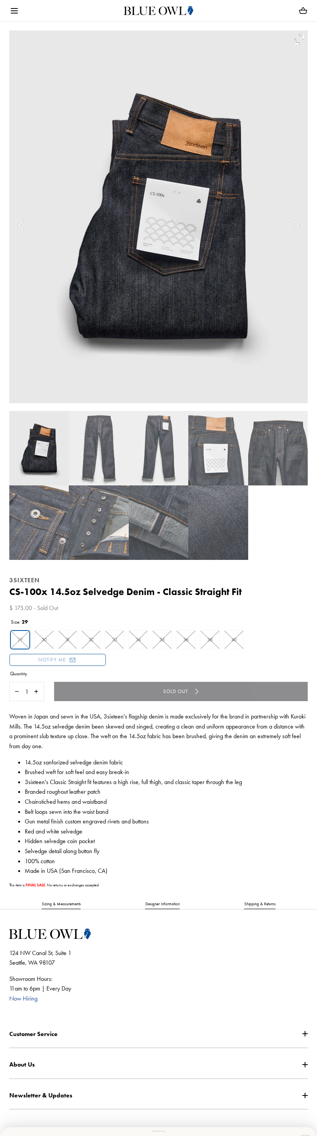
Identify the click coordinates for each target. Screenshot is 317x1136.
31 (67, 639)
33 (114, 639)
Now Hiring (23, 998)
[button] (14, 10)
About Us (22, 1064)
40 (234, 639)
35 (162, 639)
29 (20, 639)
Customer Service (33, 1034)
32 (91, 639)
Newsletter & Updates (40, 1095)
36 (186, 639)
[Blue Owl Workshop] (158, 10)
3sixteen (24, 580)
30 (44, 639)
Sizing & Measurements (61, 903)
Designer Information (162, 903)
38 (210, 639)
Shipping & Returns (260, 903)
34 (138, 639)
